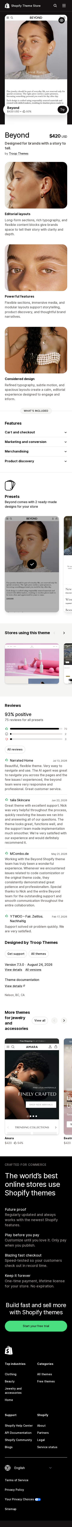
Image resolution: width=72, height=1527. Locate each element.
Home (9, 1400)
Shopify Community (18, 1440)
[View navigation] (64, 5)
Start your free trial (36, 1326)
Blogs (9, 1447)
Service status (47, 1447)
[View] (32, 664)
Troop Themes (18, 153)
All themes (38, 953)
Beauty (10, 1381)
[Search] (55, 5)
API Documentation (18, 1432)
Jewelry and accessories (13, 1390)
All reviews (15, 749)
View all (39, 1020)
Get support (15, 953)
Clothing (10, 1374)
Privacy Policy (14, 1489)
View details (13, 969)
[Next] (64, 633)
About (41, 1425)
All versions (33, 969)
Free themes (46, 1381)
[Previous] (54, 633)
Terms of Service (16, 1480)
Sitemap (10, 1509)
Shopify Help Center (19, 1425)
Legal (41, 1440)
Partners (43, 1432)
